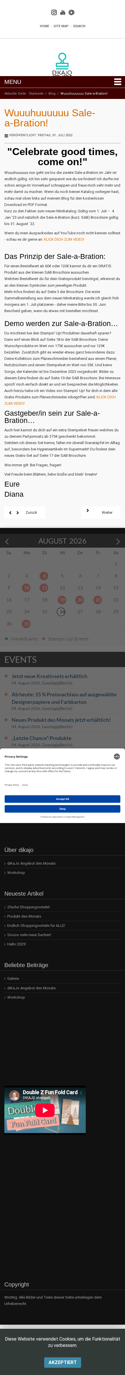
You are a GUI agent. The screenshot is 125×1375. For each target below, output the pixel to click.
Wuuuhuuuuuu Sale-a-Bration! (49, 117)
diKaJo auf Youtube (62, 12)
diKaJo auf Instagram (54, 12)
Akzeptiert (63, 1362)
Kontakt (71, 12)
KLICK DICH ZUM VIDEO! (64, 239)
